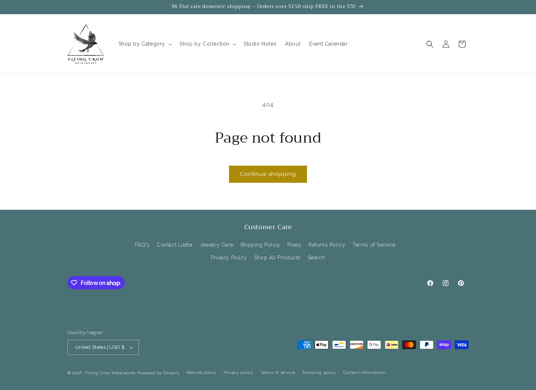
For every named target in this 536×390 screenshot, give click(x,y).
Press (294, 245)
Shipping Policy (260, 245)
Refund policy (201, 372)
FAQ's (142, 245)
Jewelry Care (216, 245)
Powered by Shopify (158, 373)
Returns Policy (326, 245)
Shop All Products (277, 258)
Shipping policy (319, 372)
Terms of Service (374, 245)
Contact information (364, 372)
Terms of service (277, 372)
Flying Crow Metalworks (110, 373)
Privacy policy (238, 372)
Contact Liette (174, 245)
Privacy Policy (229, 258)
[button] (144, 43)
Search (316, 258)
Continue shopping (268, 174)
